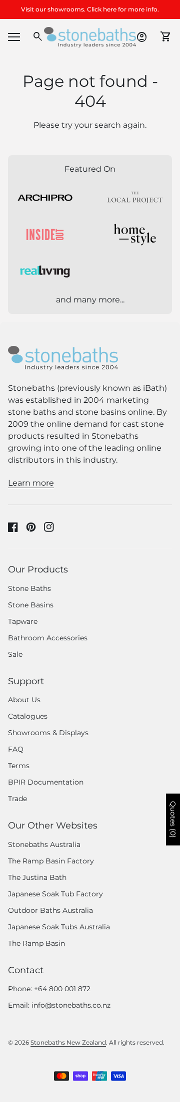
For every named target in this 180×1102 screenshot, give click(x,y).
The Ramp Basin (36, 943)
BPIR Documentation (46, 782)
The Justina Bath (37, 877)
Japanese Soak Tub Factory (55, 893)
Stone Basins (31, 604)
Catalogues (28, 716)
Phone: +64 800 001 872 (49, 988)
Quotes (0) (173, 819)
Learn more (31, 483)
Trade (17, 798)
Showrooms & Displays (48, 732)
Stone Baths (29, 588)
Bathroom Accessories (48, 637)
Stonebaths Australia (44, 844)
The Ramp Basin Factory (51, 860)
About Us (24, 699)
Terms (19, 765)
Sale (15, 654)
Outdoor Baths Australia (50, 910)
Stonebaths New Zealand (68, 1042)
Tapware (23, 621)
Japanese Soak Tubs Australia (59, 926)
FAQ (16, 749)
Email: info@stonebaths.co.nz (59, 1005)
